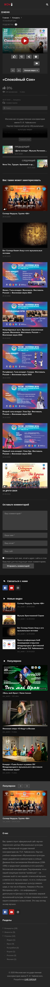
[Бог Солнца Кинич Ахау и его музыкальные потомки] (9, 632)
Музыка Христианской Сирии (30, 616)
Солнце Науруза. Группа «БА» (16, 213)
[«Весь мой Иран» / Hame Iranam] (25, 677)
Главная (6, 18)
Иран (9, 944)
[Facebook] (5, 587)
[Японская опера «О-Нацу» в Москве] (25, 713)
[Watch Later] (36, 57)
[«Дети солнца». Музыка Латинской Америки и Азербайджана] (25, 153)
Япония (10, 959)
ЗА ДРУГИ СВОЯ (10, 491)
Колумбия (11, 948)
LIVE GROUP (30, 979)
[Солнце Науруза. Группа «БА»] (25, 198)
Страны (7, 936)
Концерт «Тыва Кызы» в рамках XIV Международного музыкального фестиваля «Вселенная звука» (22, 767)
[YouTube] (11, 587)
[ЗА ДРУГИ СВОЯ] (25, 475)
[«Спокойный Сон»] (25, 235)
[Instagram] (18, 587)
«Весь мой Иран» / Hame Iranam (17, 693)
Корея (9, 951)
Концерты (16, 18)
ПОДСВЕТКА (8, 24)
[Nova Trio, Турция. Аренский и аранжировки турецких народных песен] (25, 166)
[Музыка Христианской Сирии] (9, 620)
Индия (9, 940)
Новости (8, 932)
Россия (10, 955)
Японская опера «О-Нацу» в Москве (19, 729)
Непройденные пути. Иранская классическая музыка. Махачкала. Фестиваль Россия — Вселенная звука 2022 (23, 332)
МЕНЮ (6, 12)
